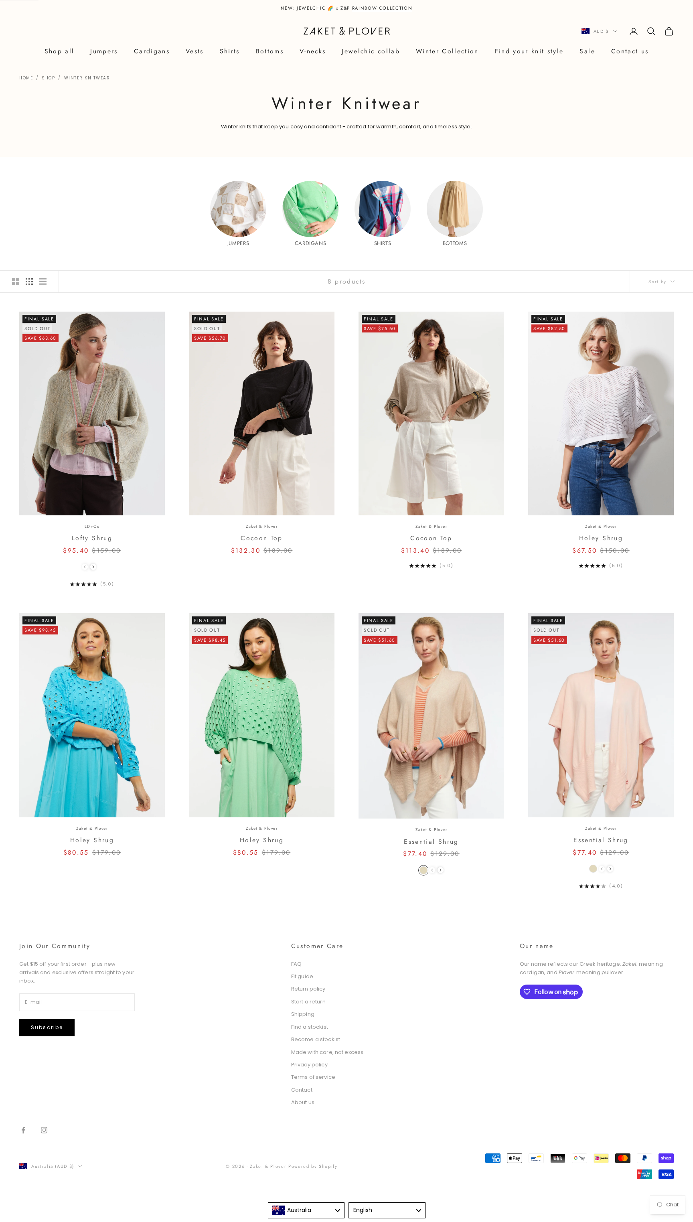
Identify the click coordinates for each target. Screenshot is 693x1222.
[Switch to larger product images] (15, 281)
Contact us (629, 51)
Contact (301, 1090)
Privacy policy (309, 1064)
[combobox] (306, 1210)
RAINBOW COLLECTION (382, 8)
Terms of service (313, 1077)
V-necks (313, 51)
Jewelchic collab (370, 51)
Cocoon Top (261, 538)
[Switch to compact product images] (43, 281)
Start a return (308, 1001)
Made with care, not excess (327, 1052)
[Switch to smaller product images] (29, 281)
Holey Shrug (601, 538)
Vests (195, 51)
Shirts (230, 51)
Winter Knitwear (87, 78)
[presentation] (93, 567)
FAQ (296, 964)
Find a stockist (309, 1027)
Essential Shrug (431, 841)
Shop (48, 78)
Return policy (308, 989)
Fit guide (302, 976)
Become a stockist (315, 1039)
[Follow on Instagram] (44, 1130)
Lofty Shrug (92, 538)
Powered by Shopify (313, 1166)
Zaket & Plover (262, 526)
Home (26, 78)
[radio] (423, 870)
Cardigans (152, 51)
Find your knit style (529, 51)
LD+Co (92, 526)
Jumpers (104, 51)
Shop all (60, 51)
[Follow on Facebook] (23, 1130)
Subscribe (47, 1027)
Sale (587, 51)
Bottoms (270, 51)
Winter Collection (447, 51)
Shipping (302, 1014)
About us (302, 1102)
